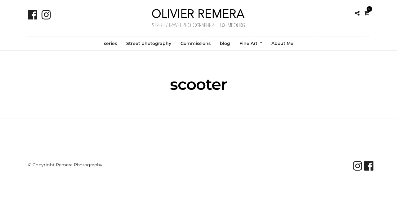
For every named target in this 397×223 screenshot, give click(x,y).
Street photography (148, 43)
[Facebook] (32, 14)
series (110, 43)
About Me (282, 43)
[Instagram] (46, 14)
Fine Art (248, 43)
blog (225, 43)
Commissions (196, 43)
